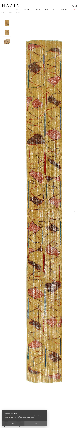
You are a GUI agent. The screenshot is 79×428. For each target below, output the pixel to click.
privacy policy (20, 417)
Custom (26, 9)
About (47, 9)
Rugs (17, 9)
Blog (55, 9)
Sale (73, 9)
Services (37, 9)
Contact (64, 9)
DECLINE (13, 423)
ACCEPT (35, 423)
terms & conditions (29, 417)
